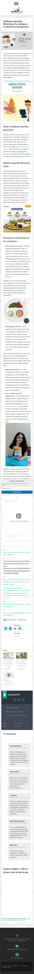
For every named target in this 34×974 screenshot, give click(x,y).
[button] (16, 481)
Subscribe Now (17, 492)
